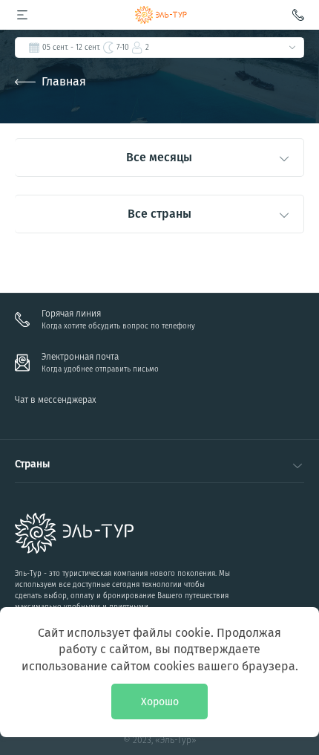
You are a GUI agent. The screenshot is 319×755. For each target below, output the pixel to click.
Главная (64, 81)
